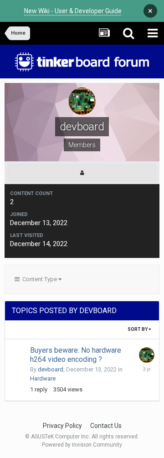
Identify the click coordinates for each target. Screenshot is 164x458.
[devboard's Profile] (82, 173)
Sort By (138, 329)
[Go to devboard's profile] (146, 355)
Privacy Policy (62, 425)
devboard (50, 369)
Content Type (39, 279)
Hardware (43, 378)
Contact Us (106, 425)
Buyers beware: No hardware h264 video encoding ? (75, 355)
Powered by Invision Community (82, 445)
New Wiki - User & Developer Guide (73, 11)
